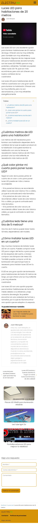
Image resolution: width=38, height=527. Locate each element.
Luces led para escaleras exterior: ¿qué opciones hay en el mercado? (9, 374)
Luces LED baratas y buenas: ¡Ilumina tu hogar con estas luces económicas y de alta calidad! (28, 374)
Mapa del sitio (6, 520)
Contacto (4, 515)
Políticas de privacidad (18, 515)
